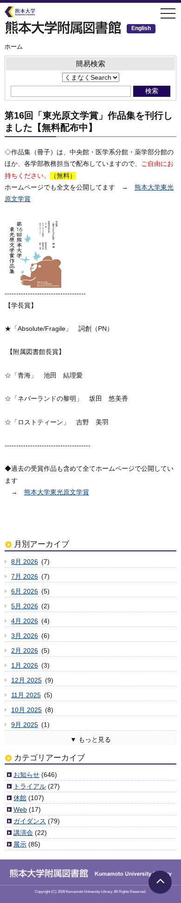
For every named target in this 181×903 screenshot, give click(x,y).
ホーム (14, 47)
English (141, 28)
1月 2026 (24, 665)
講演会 (23, 832)
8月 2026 (24, 561)
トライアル (29, 786)
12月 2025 (26, 680)
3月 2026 (24, 635)
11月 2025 (26, 695)
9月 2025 (24, 724)
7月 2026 (24, 576)
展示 (19, 844)
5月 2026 (24, 606)
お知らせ (26, 774)
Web (20, 809)
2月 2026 (24, 650)
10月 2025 (26, 710)
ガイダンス (29, 821)
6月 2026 (24, 591)
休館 (19, 798)
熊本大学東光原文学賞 (56, 492)
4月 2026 (24, 621)
